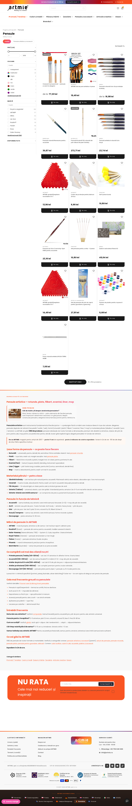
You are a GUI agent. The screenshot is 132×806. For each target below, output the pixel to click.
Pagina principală (9, 30)
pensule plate (52, 456)
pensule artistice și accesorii (78, 641)
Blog (39, 756)
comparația (37, 614)
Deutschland (71, 798)
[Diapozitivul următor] (64, 67)
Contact (41, 752)
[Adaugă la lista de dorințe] (65, 55)
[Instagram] (112, 766)
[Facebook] (107, 766)
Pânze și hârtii (52, 17)
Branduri (47, 21)
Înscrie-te (120, 2)
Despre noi (42, 742)
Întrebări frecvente (14, 749)
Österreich (57, 798)
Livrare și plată (12, 742)
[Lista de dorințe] (118, 8)
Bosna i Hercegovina (44, 801)
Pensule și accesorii (83, 17)
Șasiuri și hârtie (38, 660)
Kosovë (92, 801)
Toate (7, 41)
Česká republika (31, 798)
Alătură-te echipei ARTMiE (47, 749)
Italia (107, 798)
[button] (120, 46)
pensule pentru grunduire (27, 643)
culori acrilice (56, 643)
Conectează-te (108, 2)
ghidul (28, 622)
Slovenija (96, 798)
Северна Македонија (64, 801)
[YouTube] (117, 766)
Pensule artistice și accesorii (23, 41)
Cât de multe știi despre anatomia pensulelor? (40, 411)
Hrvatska (84, 798)
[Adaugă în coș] (54, 102)
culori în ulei (66, 643)
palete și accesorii (86, 643)
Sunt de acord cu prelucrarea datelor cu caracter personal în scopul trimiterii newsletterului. (85, 691)
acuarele (74, 643)
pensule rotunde (76, 453)
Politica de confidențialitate (17, 756)
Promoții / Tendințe (17, 17)
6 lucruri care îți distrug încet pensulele (34, 583)
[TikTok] (122, 766)
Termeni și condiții (13, 752)
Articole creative (103, 17)
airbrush (41, 643)
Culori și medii (36, 17)
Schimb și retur (12, 746)
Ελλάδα (117, 798)
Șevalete (67, 17)
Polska (45, 798)
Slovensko (16, 798)
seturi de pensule (103, 641)
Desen (118, 17)
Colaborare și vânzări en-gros (48, 746)
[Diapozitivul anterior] (45, 67)
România (80, 801)
